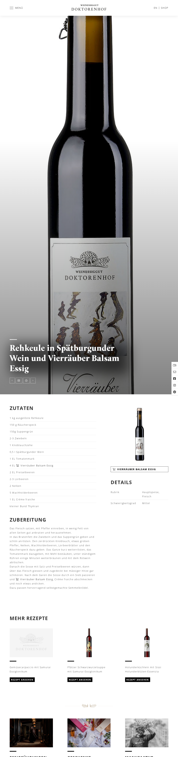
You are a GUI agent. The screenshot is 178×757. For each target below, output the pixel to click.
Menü (19, 7)
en (155, 7)
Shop (164, 7)
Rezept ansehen (22, 679)
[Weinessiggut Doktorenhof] (89, 8)
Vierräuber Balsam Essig (36, 465)
